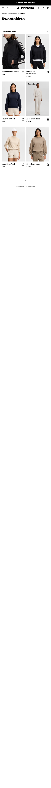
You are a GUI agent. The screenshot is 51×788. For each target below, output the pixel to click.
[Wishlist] (43, 8)
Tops (15, 13)
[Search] (7, 8)
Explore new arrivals (25, 3)
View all (10, 13)
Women (4, 13)
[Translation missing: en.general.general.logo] (25, 8)
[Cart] (48, 8)
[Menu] (2, 8)
